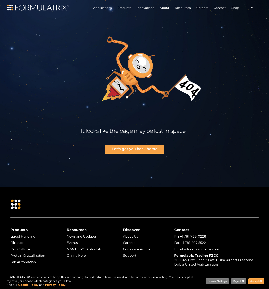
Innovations (145, 8)
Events (72, 243)
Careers (202, 8)
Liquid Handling (22, 236)
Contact (220, 8)
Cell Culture (20, 249)
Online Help (76, 255)
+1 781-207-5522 (193, 243)
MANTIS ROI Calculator (85, 249)
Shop (235, 8)
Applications (102, 8)
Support (129, 255)
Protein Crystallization (27, 255)
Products (124, 8)
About (164, 8)
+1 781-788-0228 (193, 236)
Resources (183, 8)
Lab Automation (23, 262)
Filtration (17, 243)
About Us (130, 236)
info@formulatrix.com (201, 249)
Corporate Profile (136, 249)
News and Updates (81, 236)
